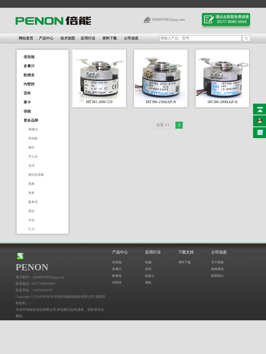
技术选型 (68, 38)
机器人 (150, 276)
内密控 (29, 84)
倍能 (27, 111)
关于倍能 (217, 262)
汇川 (31, 229)
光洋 (31, 165)
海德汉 (33, 129)
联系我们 (217, 276)
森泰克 (33, 202)
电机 (148, 282)
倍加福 (29, 57)
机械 (148, 262)
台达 (31, 220)
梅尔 (31, 147)
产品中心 (46, 38)
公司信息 (131, 38)
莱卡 (27, 102)
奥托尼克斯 (36, 174)
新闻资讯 (217, 269)
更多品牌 (31, 120)
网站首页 (26, 38)
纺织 (148, 269)
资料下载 (109, 38)
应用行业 (88, 38)
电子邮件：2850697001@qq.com (40, 277)
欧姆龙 (29, 75)
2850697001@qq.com (168, 20)
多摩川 (29, 66)
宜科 (27, 93)
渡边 (31, 211)
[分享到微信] (20, 256)
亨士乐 (33, 156)
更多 (31, 193)
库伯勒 (33, 138)
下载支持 (186, 252)
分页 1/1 (162, 125)
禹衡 (31, 184)
